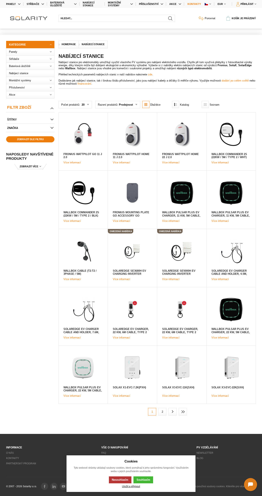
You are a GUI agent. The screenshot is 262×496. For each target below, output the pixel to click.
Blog (199, 458)
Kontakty (194, 4)
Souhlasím (143, 479)
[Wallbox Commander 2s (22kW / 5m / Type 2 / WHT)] (231, 134)
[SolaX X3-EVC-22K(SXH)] (231, 367)
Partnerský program (21, 463)
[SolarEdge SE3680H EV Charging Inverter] (132, 251)
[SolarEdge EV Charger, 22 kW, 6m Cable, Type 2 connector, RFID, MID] (132, 309)
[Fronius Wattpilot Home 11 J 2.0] (132, 134)
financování (84, 83)
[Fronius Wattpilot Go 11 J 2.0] (83, 134)
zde (150, 74)
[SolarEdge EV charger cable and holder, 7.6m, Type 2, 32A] (83, 309)
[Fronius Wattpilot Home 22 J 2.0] (181, 134)
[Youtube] (63, 486)
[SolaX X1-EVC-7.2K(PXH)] (132, 367)
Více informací (72, 162)
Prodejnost (126, 104)
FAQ (103, 452)
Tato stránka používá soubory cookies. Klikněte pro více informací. (219, 486)
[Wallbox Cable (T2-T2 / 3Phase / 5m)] (83, 251)
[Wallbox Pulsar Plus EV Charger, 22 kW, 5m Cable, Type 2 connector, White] (83, 367)
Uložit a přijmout (131, 486)
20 (83, 104)
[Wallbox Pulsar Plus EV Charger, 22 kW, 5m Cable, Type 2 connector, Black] (231, 309)
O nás (10, 452)
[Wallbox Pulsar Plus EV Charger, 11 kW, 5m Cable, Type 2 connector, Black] (181, 192)
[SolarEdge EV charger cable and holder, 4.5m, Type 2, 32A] (231, 251)
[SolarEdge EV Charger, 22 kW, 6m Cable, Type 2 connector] (181, 309)
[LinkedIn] (54, 486)
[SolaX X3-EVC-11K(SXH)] (181, 367)
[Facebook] (44, 486)
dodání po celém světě (236, 80)
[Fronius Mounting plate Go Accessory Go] (132, 192)
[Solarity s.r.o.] (30, 18)
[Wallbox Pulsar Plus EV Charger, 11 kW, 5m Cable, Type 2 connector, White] (231, 192)
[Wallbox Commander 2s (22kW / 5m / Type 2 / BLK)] (83, 192)
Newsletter (204, 452)
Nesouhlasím (120, 479)
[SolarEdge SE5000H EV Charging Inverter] (181, 251)
